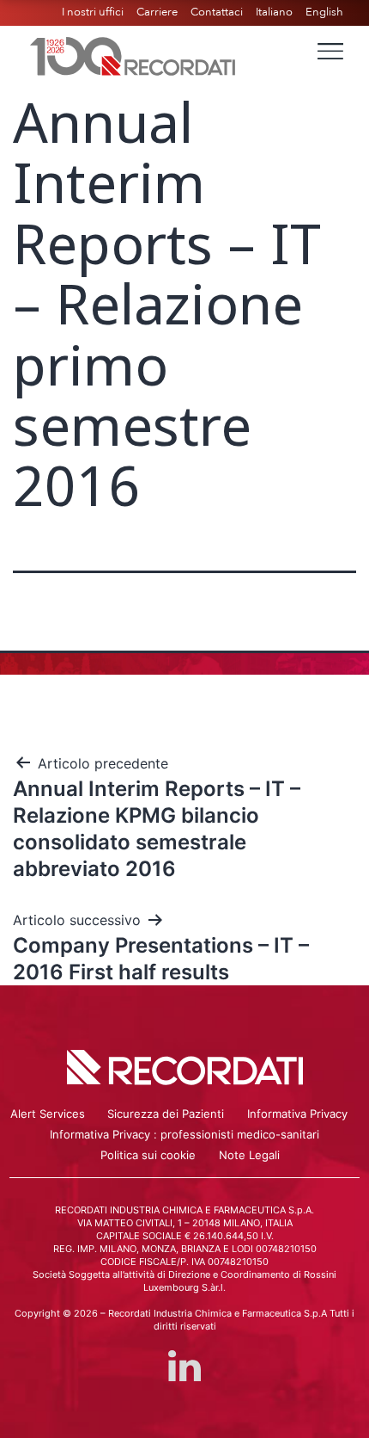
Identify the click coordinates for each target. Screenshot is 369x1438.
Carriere (157, 12)
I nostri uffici (93, 12)
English (324, 12)
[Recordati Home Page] (133, 54)
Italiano (274, 12)
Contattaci (217, 12)
